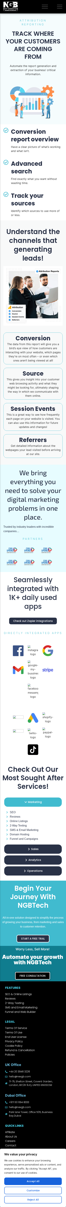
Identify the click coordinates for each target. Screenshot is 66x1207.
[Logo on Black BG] (11, 6)
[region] (33, 1178)
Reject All (33, 1199)
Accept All (33, 1181)
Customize (33, 1190)
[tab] (33, 802)
